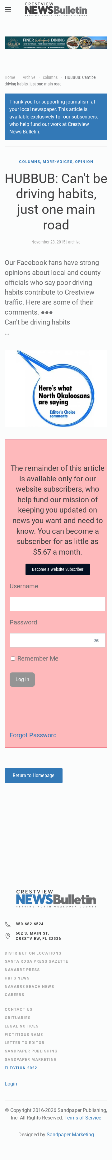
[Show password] (96, 640)
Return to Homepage (33, 775)
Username (24, 586)
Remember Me (37, 658)
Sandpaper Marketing (70, 1135)
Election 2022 (21, 1068)
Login (11, 1084)
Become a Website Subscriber (57, 569)
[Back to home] (56, 9)
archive (74, 241)
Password (23, 622)
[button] (8, 9)
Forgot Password (33, 735)
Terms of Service (82, 1118)
